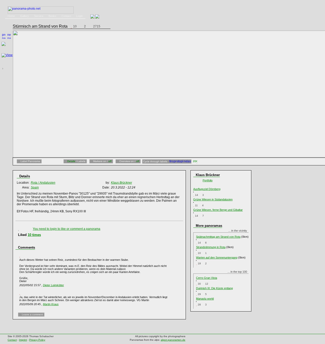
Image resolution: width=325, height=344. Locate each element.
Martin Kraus (51, 304)
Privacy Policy (37, 339)
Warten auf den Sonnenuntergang (216, 257)
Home (11, 16)
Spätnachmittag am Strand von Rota (218, 236)
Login (79, 16)
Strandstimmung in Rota (210, 247)
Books (52, 16)
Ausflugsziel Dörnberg (206, 189)
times (34, 235)
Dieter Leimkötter (53, 285)
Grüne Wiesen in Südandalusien (213, 199)
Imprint (23, 339)
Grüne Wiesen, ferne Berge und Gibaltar (218, 209)
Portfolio (208, 180)
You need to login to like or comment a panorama (66, 229)
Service (38, 16)
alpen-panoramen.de (173, 339)
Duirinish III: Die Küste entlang (214, 288)
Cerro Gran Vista (206, 277)
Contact (66, 16)
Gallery (24, 16)
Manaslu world (205, 298)
